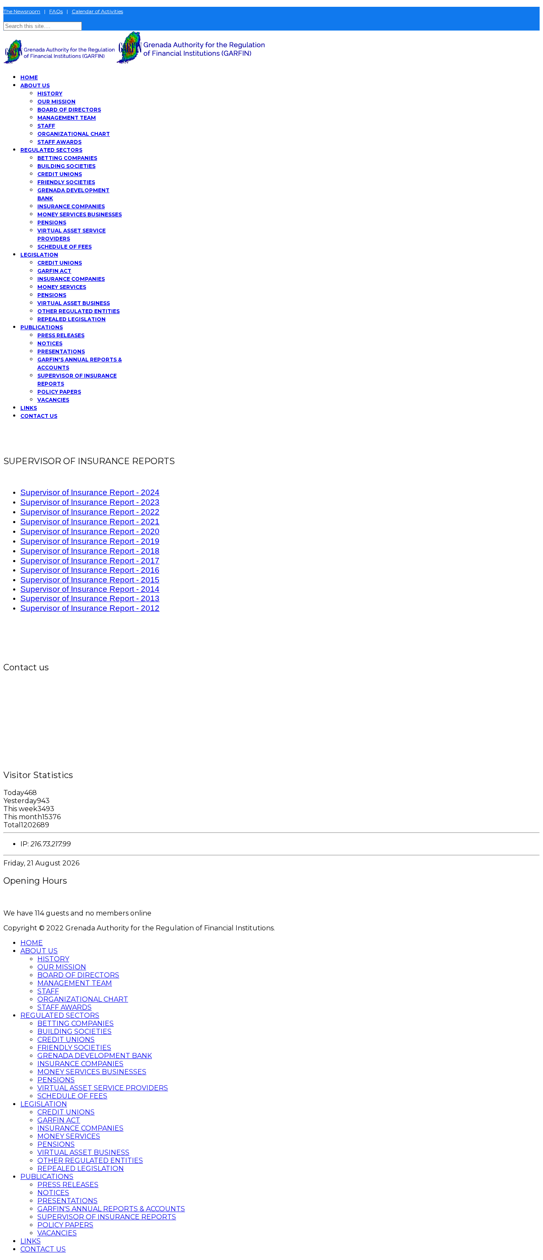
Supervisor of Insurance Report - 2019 (90, 541)
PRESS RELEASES (60, 335)
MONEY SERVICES (61, 287)
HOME (29, 77)
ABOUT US (35, 85)
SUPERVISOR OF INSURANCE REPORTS (106, 1217)
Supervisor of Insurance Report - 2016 (90, 570)
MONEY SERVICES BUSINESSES (79, 214)
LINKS (28, 408)
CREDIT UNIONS (59, 174)
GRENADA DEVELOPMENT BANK (94, 1056)
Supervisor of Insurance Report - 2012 (90, 608)
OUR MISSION (56, 101)
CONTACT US (38, 416)
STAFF (46, 126)
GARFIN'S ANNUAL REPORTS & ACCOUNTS (111, 1209)
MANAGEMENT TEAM (66, 118)
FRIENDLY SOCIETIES (66, 182)
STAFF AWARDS (59, 142)
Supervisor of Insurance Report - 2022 (90, 511)
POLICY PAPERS (59, 392)
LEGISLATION (39, 255)
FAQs (56, 11)
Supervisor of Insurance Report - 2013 (90, 598)
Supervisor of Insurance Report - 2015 (90, 579)
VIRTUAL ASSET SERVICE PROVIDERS (102, 1088)
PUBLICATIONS (41, 327)
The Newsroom (21, 11)
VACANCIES (53, 400)
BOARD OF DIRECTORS (69, 109)
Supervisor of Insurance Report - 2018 (90, 550)
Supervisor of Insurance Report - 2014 (90, 589)
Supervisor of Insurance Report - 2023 (90, 502)
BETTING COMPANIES (67, 158)
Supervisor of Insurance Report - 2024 (90, 492)
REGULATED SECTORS (51, 150)
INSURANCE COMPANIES (71, 206)
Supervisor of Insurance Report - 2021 (90, 521)
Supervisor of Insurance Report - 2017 (90, 560)
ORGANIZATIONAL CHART (73, 134)
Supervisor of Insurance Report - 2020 (90, 531)
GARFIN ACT (54, 271)
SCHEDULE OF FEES (64, 247)
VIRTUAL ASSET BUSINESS (73, 303)
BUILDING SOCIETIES (66, 166)
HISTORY (49, 93)
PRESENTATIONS (61, 351)
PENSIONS (51, 222)
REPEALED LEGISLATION (71, 319)
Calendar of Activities (97, 11)
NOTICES (49, 343)
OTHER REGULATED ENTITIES (78, 311)
